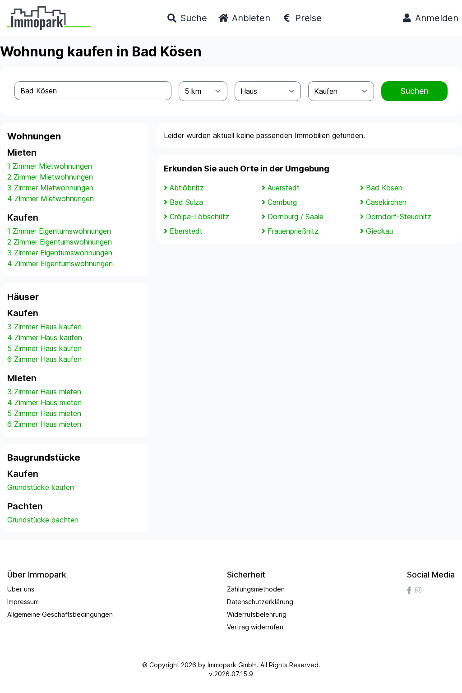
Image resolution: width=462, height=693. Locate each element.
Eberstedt (186, 231)
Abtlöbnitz (187, 187)
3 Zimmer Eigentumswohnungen (59, 252)
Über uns (20, 589)
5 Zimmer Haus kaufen (44, 348)
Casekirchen (386, 202)
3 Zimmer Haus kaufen (44, 326)
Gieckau (379, 231)
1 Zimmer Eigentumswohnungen (59, 231)
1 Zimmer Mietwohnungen (49, 166)
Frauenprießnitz (293, 231)
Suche (192, 18)
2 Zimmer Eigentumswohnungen (59, 241)
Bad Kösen (384, 187)
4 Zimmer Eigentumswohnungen (60, 263)
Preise (307, 18)
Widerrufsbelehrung (256, 614)
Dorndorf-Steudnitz (398, 216)
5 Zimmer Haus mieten (44, 413)
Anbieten (249, 18)
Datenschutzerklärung (260, 601)
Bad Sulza (186, 202)
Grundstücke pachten (43, 519)
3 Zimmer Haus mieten (44, 391)
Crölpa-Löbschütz (199, 216)
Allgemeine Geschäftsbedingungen (60, 614)
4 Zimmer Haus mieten (44, 402)
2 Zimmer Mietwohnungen (50, 176)
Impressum (23, 601)
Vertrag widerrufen (255, 627)
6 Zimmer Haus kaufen (44, 359)
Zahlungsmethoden (256, 589)
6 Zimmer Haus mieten (44, 424)
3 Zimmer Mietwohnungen (50, 187)
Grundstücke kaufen (40, 487)
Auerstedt (284, 187)
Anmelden (435, 18)
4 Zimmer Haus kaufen (44, 337)
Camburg (282, 202)
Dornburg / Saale (295, 216)
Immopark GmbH (232, 665)
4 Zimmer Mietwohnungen (50, 198)
